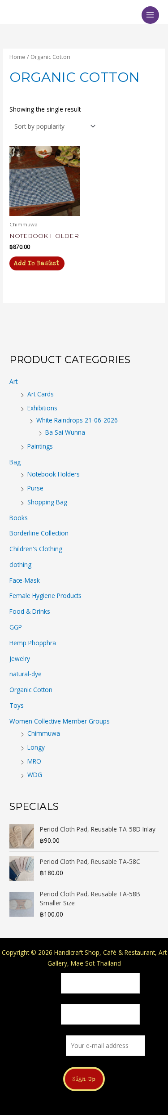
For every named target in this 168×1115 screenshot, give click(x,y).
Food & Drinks (29, 611)
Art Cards (40, 394)
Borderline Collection (39, 533)
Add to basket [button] (37, 263)
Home (17, 57)
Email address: (44, 1045)
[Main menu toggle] (150, 15)
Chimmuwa (43, 733)
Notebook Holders (53, 474)
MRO (34, 761)
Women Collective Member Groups (59, 721)
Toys (16, 705)
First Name (43, 983)
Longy (36, 747)
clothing (20, 564)
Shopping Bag (47, 502)
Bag (15, 462)
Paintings (40, 446)
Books (18, 517)
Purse (35, 488)
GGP (15, 627)
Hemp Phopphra (32, 642)
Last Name (43, 1014)
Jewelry (19, 658)
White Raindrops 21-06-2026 (77, 420)
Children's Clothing (35, 548)
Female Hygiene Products (45, 595)
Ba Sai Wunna (65, 432)
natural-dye (25, 674)
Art (13, 381)
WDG (34, 774)
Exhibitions (42, 408)
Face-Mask (24, 580)
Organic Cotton (30, 689)
